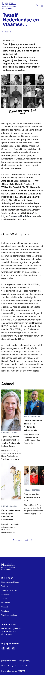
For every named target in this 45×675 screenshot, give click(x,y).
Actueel (8, 32)
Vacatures (5, 611)
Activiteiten (5, 594)
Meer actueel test (20, 540)
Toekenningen (6, 586)
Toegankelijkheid (21, 666)
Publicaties (5, 603)
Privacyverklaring (24, 661)
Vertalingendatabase (9, 615)
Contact (4, 607)
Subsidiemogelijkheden (10, 582)
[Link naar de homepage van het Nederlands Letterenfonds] (9, 5)
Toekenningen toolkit (9, 590)
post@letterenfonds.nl (8, 661)
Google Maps (6, 634)
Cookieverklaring (7, 666)
